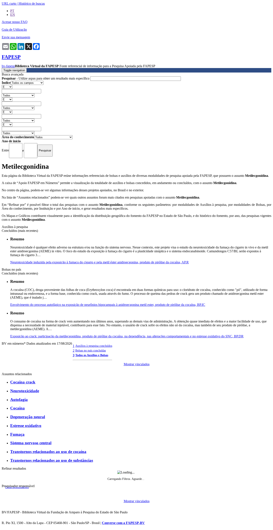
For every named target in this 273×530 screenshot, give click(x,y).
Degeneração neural (27, 417)
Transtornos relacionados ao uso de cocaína (48, 451)
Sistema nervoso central (30, 443)
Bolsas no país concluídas (90, 350)
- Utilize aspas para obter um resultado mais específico (46, 78)
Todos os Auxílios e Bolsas (91, 355)
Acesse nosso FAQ (15, 22)
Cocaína (17, 408)
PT (12, 11)
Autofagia (19, 399)
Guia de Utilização (14, 29)
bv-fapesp (8, 66)
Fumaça (17, 434)
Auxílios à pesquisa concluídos (93, 345)
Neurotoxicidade (24, 391)
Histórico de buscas (32, 3)
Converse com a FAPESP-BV (123, 523)
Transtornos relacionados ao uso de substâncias (51, 460)
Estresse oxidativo (25, 425)
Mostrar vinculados (137, 364)
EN (12, 14)
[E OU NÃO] (7, 87)
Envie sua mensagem (16, 37)
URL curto (9, 3)
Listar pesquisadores (17, 487)
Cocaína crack (22, 382)
